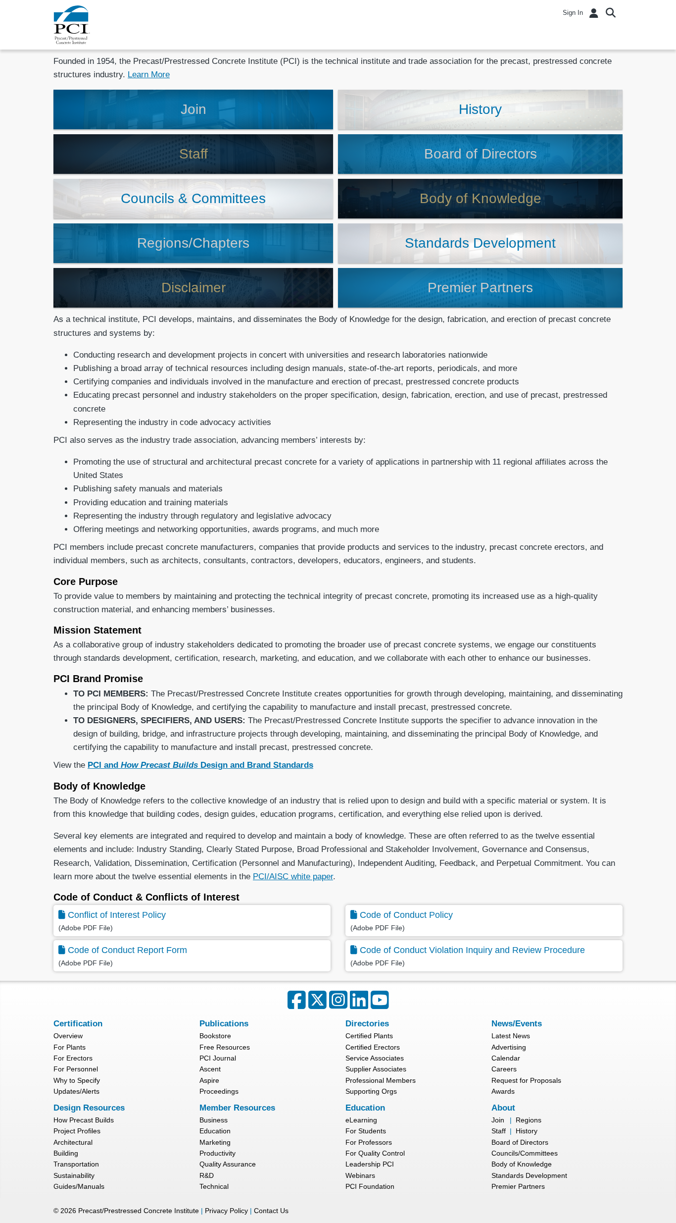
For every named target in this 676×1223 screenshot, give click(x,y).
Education (215, 1131)
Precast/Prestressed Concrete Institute (138, 1211)
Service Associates (374, 1058)
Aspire (209, 1080)
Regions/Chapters (193, 243)
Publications (223, 1023)
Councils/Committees (524, 1153)
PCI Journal (217, 1058)
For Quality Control (375, 1153)
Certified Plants (369, 1036)
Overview (68, 1036)
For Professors (368, 1142)
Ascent (210, 1069)
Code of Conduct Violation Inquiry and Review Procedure (472, 950)
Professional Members (380, 1080)
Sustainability (74, 1175)
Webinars (360, 1175)
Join (193, 109)
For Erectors (73, 1058)
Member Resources (237, 1108)
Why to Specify (76, 1080)
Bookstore (215, 1036)
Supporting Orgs (371, 1091)
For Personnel (75, 1069)
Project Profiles (76, 1131)
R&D (206, 1175)
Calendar (505, 1058)
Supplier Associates (375, 1069)
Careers (504, 1069)
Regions (528, 1120)
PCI (71, 25)
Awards (503, 1091)
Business (213, 1120)
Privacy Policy (226, 1211)
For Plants (69, 1047)
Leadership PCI (369, 1164)
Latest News (510, 1036)
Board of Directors (480, 153)
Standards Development (480, 243)
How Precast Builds (83, 1120)
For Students (365, 1131)
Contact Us (271, 1211)
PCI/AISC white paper (293, 876)
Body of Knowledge (480, 198)
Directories (367, 1023)
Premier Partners (480, 287)
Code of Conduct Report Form (127, 950)
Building (65, 1153)
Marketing (215, 1142)
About (503, 1108)
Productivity (217, 1153)
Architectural (73, 1142)
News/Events (516, 1023)
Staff (193, 153)
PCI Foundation (369, 1186)
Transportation (76, 1164)
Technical (214, 1186)
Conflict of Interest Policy (117, 915)
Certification (77, 1023)
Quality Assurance (227, 1164)
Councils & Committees (193, 198)
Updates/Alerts (76, 1091)
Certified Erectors (372, 1047)
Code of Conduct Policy (406, 915)
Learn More (149, 74)
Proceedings (219, 1091)
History (480, 109)
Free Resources (224, 1047)
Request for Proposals (526, 1080)
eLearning (361, 1120)
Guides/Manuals (78, 1186)
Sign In (573, 12)
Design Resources (89, 1108)
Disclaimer (193, 287)
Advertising (508, 1047)
